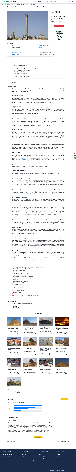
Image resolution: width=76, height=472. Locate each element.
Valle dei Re (41, 47)
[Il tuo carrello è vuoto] (5, 1)
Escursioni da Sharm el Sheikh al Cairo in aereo (13, 328)
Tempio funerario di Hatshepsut (45, 45)
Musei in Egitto (23, 454)
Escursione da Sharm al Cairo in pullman (62, 369)
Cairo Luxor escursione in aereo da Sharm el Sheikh (61, 348)
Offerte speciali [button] (41, 1)
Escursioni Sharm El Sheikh (11, 4)
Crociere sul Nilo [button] (63, 1)
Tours (2, 4)
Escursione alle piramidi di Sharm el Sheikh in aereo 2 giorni (14, 348)
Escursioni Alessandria (7, 462)
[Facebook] (75, 156)
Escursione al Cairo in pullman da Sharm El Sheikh (46, 369)
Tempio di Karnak (17, 154)
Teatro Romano (25, 178)
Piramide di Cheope (16, 52)
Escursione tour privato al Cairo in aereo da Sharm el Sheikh (29, 328)
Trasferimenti (70, 1)
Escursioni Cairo (6, 458)
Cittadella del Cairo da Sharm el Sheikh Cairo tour (14, 369)
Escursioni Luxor (6, 460)
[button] (7, 1)
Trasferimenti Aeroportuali (7, 465)
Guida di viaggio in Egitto (43, 458)
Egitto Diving (41, 465)
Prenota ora (59, 25)
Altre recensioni (38, 437)
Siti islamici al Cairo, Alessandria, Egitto (28, 460)
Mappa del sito (59, 458)
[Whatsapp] (75, 158)
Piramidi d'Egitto (24, 458)
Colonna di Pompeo (16, 54)
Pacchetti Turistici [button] (54, 1)
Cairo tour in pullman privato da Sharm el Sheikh (30, 369)
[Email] (75, 154)
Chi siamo (58, 456)
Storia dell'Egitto (42, 456)
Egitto (5, 4)
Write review (64, 399)
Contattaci (59, 454)
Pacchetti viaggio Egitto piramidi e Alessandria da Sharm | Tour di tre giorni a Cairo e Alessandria (45, 349)
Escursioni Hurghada (6, 456)
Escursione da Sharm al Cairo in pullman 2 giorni (14, 388)
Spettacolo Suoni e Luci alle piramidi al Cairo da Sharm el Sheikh (62, 328)
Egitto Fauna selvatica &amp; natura (45, 467)
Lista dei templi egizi (24, 456)
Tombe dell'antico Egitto (25, 462)
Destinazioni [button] (34, 1)
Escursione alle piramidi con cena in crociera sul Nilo (30, 348)
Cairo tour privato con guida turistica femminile (46, 328)
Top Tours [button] (48, 1)
